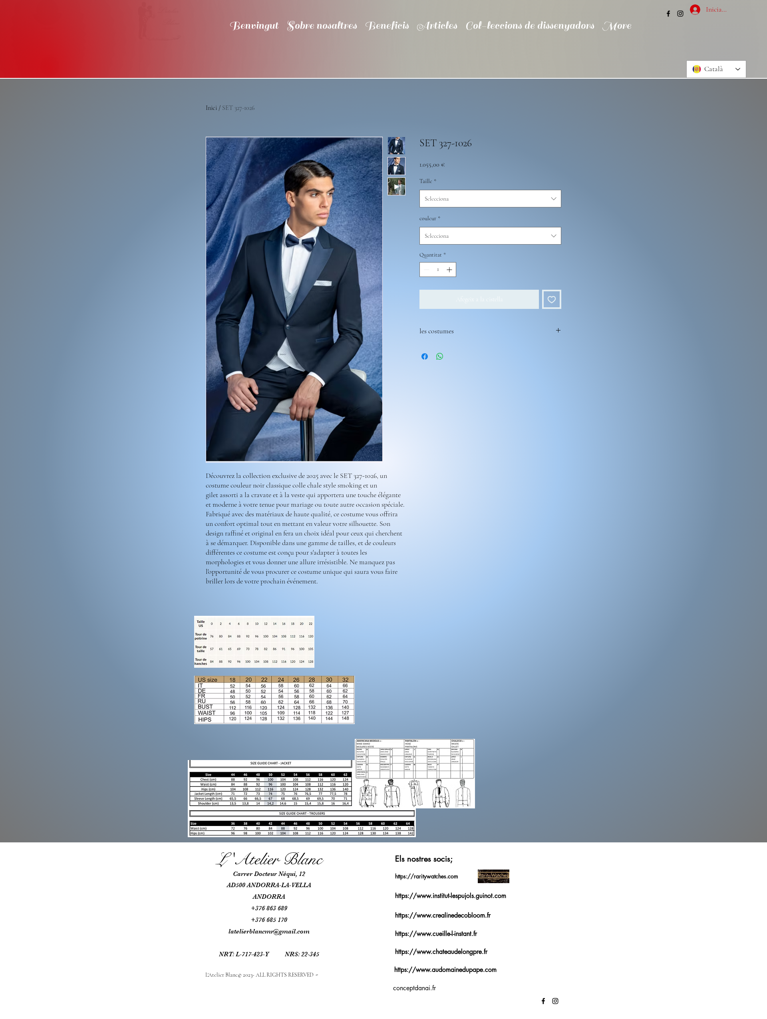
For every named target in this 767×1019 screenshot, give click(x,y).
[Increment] (450, 270)
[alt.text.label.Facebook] (668, 14)
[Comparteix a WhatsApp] (440, 356)
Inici (211, 108)
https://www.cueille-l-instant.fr (436, 933)
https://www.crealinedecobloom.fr (443, 915)
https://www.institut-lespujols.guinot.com (450, 896)
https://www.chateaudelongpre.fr (441, 951)
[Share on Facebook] (424, 356)
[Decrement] (426, 270)
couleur (429, 218)
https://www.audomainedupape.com (445, 969)
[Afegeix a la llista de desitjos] (551, 299)
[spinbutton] (438, 270)
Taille (427, 181)
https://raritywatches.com (426, 876)
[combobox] (490, 198)
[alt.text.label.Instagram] (680, 14)
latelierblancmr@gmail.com (269, 931)
